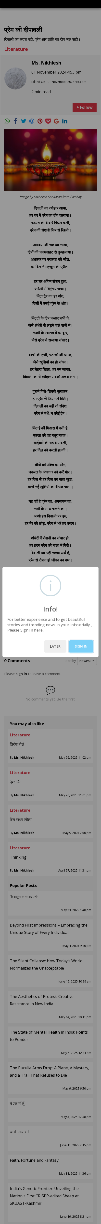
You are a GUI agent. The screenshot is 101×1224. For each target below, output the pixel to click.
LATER (55, 646)
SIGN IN (81, 646)
